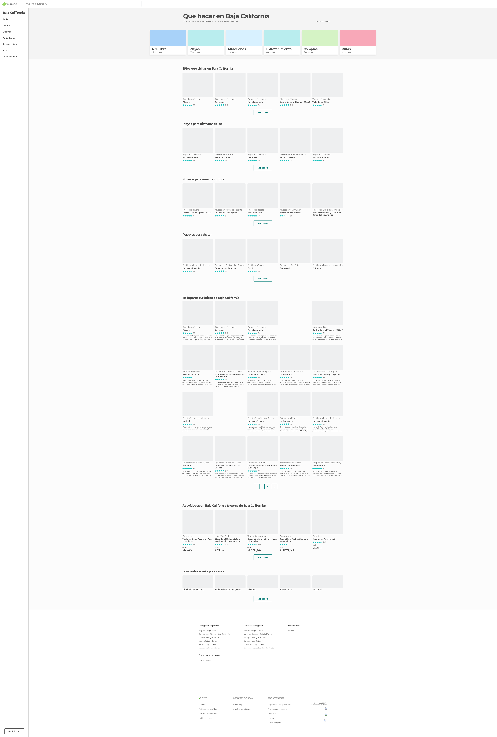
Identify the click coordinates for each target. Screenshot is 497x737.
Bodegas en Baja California (254, 637)
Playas (194, 49)
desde (184, 547)
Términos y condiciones (208, 714)
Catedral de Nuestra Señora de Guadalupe (262, 467)
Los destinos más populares (203, 571)
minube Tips (238, 704)
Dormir (6, 25)
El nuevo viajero (274, 723)
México (291, 630)
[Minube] (9, 4)
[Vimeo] (321, 699)
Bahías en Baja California (253, 630)
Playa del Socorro (320, 157)
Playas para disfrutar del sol (202, 124)
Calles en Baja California (253, 641)
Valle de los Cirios (320, 102)
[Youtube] (325, 699)
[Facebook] (312, 699)
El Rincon (316, 268)
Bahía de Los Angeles (225, 268)
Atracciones (237, 49)
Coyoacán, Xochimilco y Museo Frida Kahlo (262, 540)
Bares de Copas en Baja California (257, 634)
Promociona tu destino (277, 709)
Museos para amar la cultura (203, 179)
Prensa (271, 718)
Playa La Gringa (222, 157)
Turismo (7, 19)
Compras (310, 49)
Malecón (186, 466)
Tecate (250, 268)
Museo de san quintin (290, 213)
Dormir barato (205, 660)
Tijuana (186, 102)
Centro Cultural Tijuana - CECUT (295, 102)
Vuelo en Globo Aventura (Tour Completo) (197, 540)
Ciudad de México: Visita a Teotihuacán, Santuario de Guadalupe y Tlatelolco (227, 540)
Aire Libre (159, 49)
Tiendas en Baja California (209, 637)
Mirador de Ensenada (290, 466)
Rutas (346, 49)
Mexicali (186, 421)
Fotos (6, 50)
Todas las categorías (253, 625)
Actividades (9, 38)
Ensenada (220, 102)
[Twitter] (316, 699)
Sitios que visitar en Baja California (207, 68)
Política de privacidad (208, 709)
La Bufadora (286, 374)
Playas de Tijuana (255, 421)
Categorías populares (209, 625)
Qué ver (7, 32)
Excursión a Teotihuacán (324, 539)
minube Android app (242, 709)
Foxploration (318, 466)
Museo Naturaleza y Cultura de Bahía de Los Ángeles (326, 214)
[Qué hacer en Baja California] (274, 486)
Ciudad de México (193, 590)
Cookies (202, 704)
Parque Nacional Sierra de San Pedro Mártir (229, 375)
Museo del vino (254, 213)
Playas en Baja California (209, 630)
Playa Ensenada (255, 102)
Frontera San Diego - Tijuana (326, 374)
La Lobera (252, 157)
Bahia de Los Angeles (228, 590)
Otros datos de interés (209, 655)
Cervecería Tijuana (256, 374)
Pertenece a (294, 625)
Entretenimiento (278, 49)
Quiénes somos (205, 718)
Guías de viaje (10, 56)
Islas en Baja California (208, 641)
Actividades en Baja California (204, 505)
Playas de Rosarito (191, 268)
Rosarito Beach (287, 157)
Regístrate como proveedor (280, 704)
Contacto (272, 714)
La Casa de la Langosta (226, 213)
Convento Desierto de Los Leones (227, 467)
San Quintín (285, 268)
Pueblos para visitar (196, 234)
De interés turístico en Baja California (214, 634)
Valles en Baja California (208, 644)
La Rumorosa (286, 421)
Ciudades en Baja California (254, 644)
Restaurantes (10, 44)
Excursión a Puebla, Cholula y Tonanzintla (294, 540)
